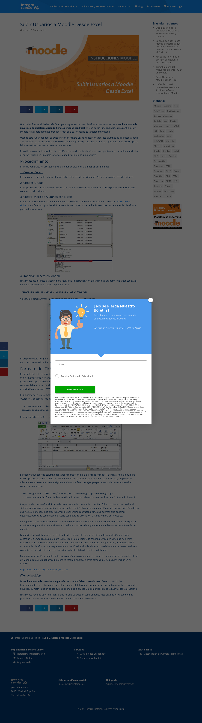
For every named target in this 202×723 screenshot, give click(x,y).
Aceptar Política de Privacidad (77, 376)
